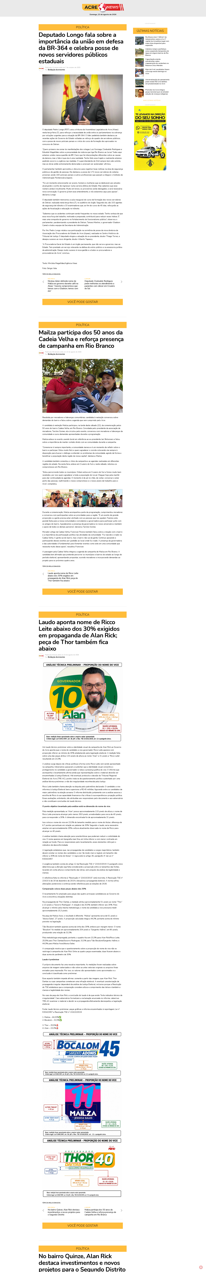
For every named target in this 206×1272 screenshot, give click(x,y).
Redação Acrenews (56, 70)
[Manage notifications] (201, 1267)
